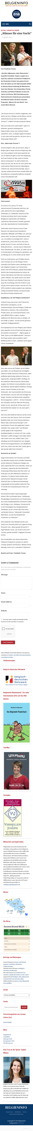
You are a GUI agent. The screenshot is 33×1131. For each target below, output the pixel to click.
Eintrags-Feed (7, 1039)
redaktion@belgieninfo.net (11, 884)
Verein (25, 1112)
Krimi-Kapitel (7, 1022)
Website (4, 611)
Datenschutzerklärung (16, 1114)
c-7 (29, 1128)
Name (3, 593)
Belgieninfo (16, 1107)
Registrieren (7, 1034)
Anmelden (6, 1037)
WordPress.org (8, 1043)
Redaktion (18, 1112)
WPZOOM (20, 1123)
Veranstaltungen (13, 30)
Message (4, 575)
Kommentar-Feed (8, 1041)
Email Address (6, 602)
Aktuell (3, 30)
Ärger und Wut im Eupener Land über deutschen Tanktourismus (14, 964)
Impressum (9, 1112)
